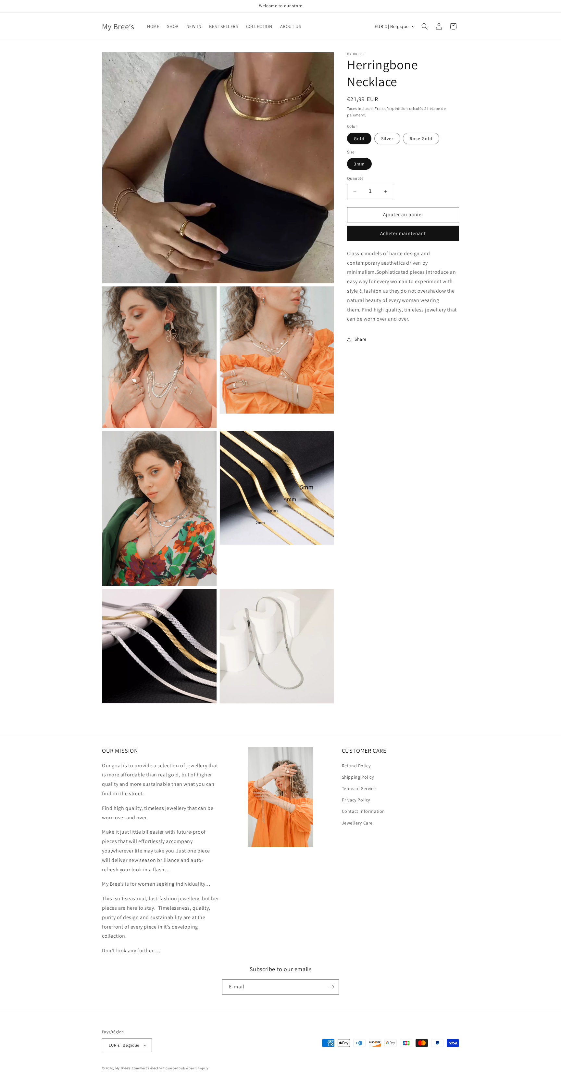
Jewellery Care (357, 823)
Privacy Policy (356, 800)
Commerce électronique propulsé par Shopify (170, 1068)
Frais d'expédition (391, 108)
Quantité (355, 178)
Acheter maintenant (403, 233)
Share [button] (361, 339)
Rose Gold (421, 138)
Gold (359, 138)
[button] (425, 26)
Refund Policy (356, 766)
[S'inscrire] (331, 987)
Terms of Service (359, 788)
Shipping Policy (358, 777)
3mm (359, 164)
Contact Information (363, 811)
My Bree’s (123, 1068)
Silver (387, 138)
